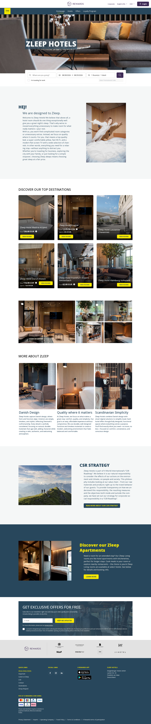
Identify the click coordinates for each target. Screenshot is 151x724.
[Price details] (36, 231)
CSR (19, 680)
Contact (21, 683)
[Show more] (22, 304)
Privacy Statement (24, 720)
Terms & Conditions (73, 720)
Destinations (22, 686)
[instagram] (56, 673)
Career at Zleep (23, 677)
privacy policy (49, 625)
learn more (91, 577)
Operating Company (47, 720)
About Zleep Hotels (24, 671)
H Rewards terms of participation (94, 720)
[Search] (120, 75)
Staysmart (21, 674)
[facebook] (50, 673)
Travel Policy (60, 720)
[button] (46, 322)
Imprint (35, 720)
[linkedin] (62, 673)
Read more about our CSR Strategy (102, 505)
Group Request (23, 689)
